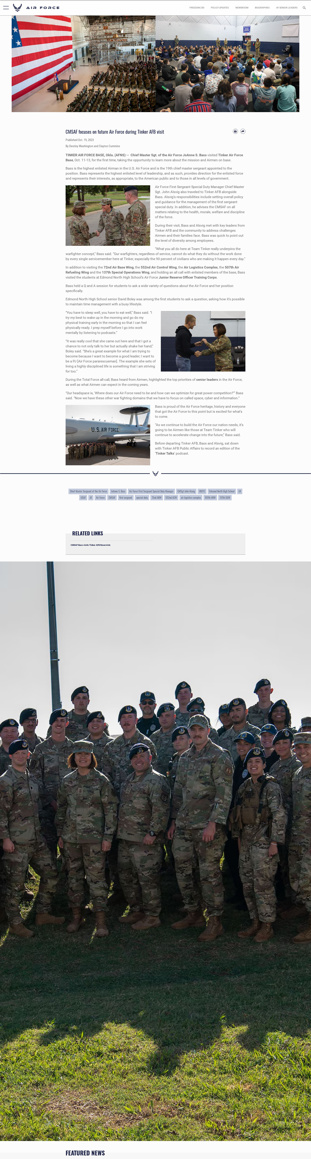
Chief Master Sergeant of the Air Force (88, 491)
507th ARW (210, 497)
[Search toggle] (305, 8)
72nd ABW (156, 497)
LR (240, 491)
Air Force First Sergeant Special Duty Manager (151, 491)
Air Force (100, 497)
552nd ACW (171, 497)
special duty (142, 497)
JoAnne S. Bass (118, 491)
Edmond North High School (222, 491)
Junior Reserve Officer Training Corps (188, 277)
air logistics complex (191, 497)
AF (91, 497)
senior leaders (207, 380)
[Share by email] (242, 131)
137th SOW (225, 497)
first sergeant (125, 497)
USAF (83, 497)
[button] (5, 7)
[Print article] (235, 131)
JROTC (202, 491)
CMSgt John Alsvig (186, 491)
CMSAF (112, 497)
